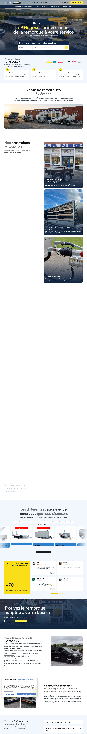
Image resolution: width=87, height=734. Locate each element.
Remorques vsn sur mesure (31, 521)
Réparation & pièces (67, 6)
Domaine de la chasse (43, 521)
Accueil (33, 2)
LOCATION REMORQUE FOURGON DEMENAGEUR (41, 544)
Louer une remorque (18, 6)
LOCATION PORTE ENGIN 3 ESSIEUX (19, 544)
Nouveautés (46, 524)
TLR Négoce (38, 2)
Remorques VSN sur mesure (42, 6)
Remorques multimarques (18, 521)
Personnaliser (11, 694)
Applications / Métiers (55, 6)
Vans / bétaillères (53, 521)
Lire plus (52, 573)
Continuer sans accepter (8, 691)
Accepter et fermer (26, 694)
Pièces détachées (53, 276)
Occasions (40, 524)
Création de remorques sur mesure (57, 228)
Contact (50, 2)
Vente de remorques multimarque (54, 180)
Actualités (45, 2)
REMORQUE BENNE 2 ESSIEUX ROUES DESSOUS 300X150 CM (64, 544)
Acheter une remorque (29, 6)
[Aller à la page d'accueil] (13, 2)
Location (61, 521)
